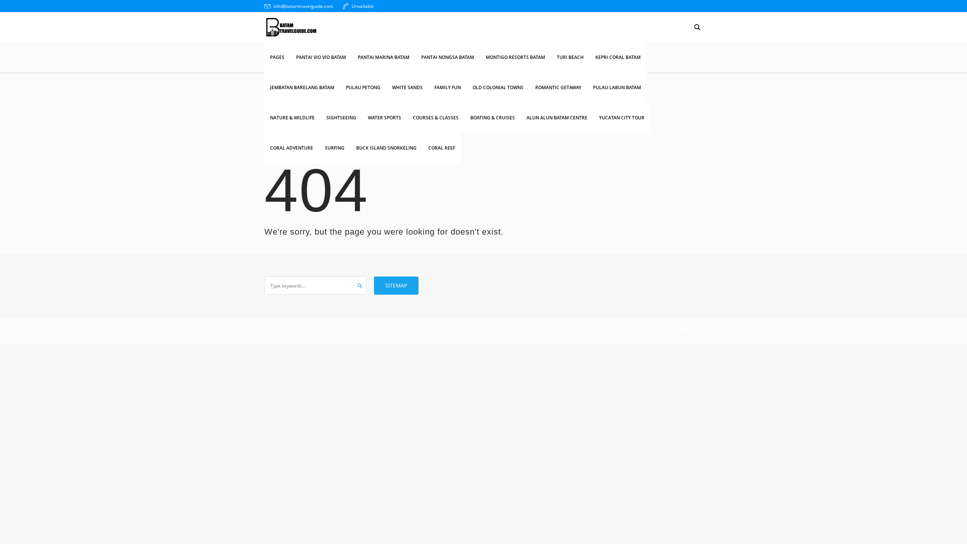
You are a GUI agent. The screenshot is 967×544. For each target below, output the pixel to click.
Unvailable (363, 6)
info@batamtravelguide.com (303, 6)
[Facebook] (646, 330)
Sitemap (396, 285)
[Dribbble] (698, 330)
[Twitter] (659, 330)
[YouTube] (672, 330)
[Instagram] (685, 330)
